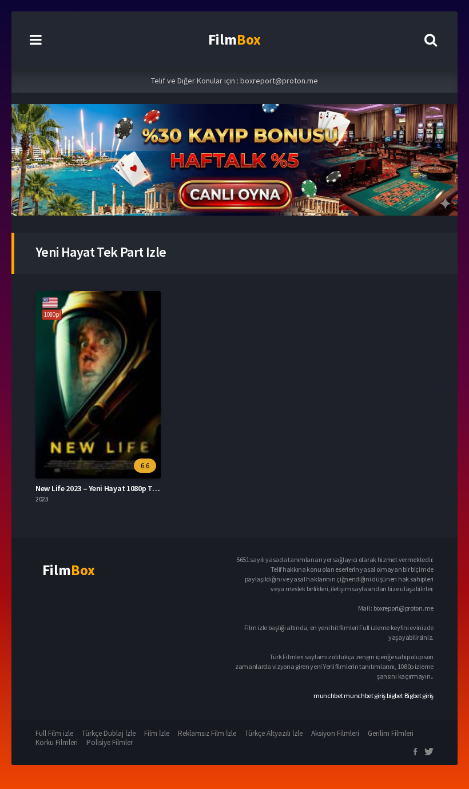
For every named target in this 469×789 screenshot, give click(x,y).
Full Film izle (54, 733)
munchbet (328, 695)
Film (234, 39)
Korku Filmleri (56, 742)
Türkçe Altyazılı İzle (274, 733)
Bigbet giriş (419, 695)
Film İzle (156, 733)
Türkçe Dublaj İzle (109, 733)
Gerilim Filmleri (391, 733)
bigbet (395, 695)
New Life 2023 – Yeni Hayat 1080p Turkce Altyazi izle (122, 488)
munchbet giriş (364, 695)
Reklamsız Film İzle (207, 733)
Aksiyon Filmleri (335, 733)
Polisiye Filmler (109, 742)
